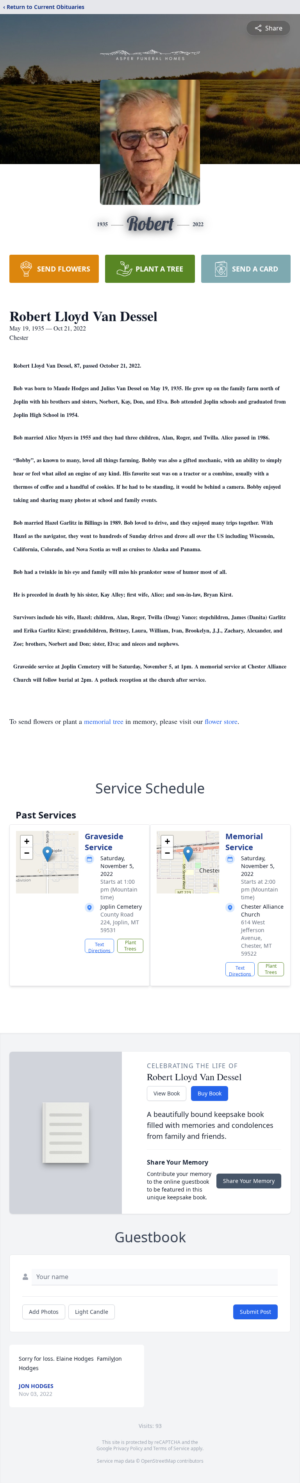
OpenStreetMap (158, 1461)
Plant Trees (130, 945)
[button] (47, 854)
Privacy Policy (128, 1448)
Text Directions (99, 947)
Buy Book (209, 1093)
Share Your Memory (249, 1181)
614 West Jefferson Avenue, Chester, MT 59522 (256, 937)
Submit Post (255, 1311)
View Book (167, 1093)
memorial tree (103, 721)
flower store (221, 721)
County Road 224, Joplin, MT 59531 (119, 922)
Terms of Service (171, 1448)
